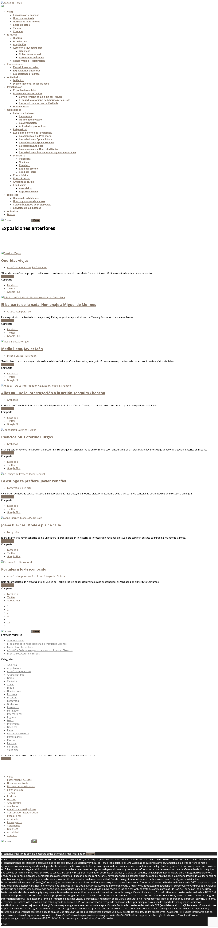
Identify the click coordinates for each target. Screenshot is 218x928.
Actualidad (13, 832)
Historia (11, 799)
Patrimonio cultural (18, 733)
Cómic (10, 684)
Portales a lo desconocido (23, 569)
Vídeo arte (25, 488)
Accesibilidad (14, 767)
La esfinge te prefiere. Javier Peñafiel (33, 480)
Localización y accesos (19, 780)
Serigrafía (12, 746)
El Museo (12, 796)
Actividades (13, 819)
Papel (10, 730)
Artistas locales (15, 674)
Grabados (12, 399)
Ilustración (30, 355)
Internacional (14, 714)
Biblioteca (12, 829)
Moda (10, 720)
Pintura (61, 576)
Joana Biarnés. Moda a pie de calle (31, 525)
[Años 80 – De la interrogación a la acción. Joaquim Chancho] (36, 385)
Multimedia (13, 723)
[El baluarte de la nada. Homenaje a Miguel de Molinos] (33, 297)
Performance (39, 267)
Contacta (12, 835)
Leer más (7, 276)
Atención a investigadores (21, 809)
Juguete (11, 717)
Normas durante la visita (21, 786)
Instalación (13, 710)
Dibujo (11, 687)
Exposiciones (14, 815)
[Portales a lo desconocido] (17, 562)
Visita (10, 776)
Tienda (11, 793)
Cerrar (4, 924)
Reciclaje (11, 743)
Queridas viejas (14, 260)
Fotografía (13, 488)
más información (76, 853)
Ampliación (13, 806)
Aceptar (90, 854)
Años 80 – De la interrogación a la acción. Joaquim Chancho (53, 392)
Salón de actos (15, 789)
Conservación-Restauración (22, 812)
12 (8, 622)
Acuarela (12, 665)
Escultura (37, 576)
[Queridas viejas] (11, 253)
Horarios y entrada (17, 783)
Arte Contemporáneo (19, 267)
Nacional (12, 727)
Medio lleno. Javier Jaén (22, 348)
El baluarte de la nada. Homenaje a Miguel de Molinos (48, 304)
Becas (10, 678)
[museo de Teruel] (11, 2)
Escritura (12, 694)
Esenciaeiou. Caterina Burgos (27, 436)
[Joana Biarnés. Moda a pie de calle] (21, 518)
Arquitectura (14, 668)
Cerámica (12, 681)
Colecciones (13, 825)
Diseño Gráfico (15, 355)
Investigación (14, 822)
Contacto (6, 758)
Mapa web (13, 771)
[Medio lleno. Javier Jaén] (15, 341)
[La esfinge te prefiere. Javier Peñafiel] (23, 474)
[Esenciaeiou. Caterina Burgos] (18, 429)
